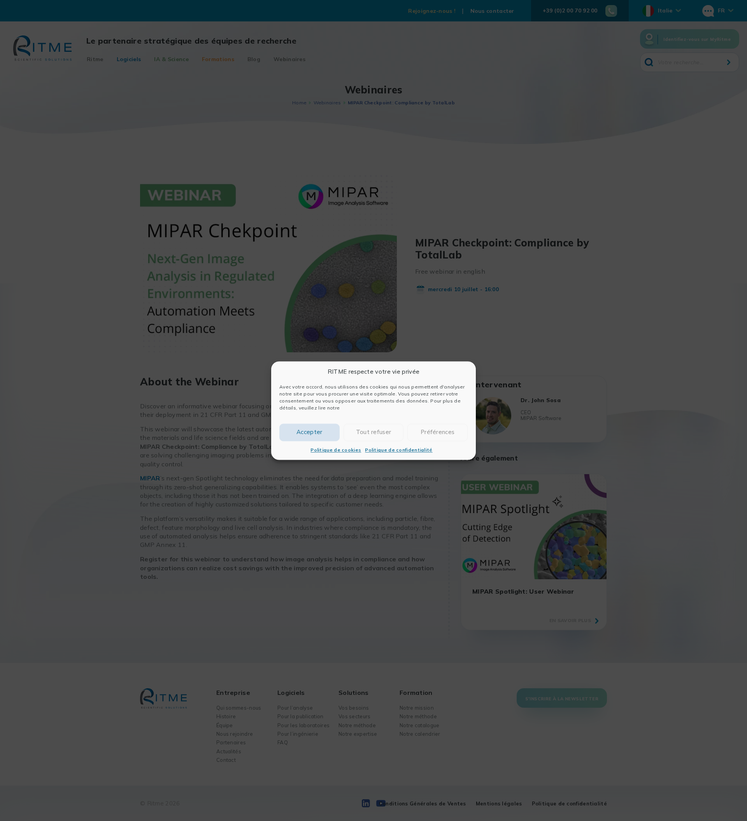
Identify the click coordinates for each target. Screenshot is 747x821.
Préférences (437, 432)
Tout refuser (373, 432)
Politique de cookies (335, 450)
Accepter (309, 432)
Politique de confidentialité (398, 450)
